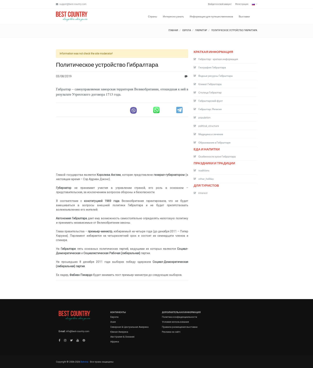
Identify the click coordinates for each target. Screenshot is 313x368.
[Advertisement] (122, 145)
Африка (114, 341)
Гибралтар (201, 30)
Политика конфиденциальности (179, 317)
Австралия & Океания (122, 336)
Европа (186, 30)
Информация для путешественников (211, 16)
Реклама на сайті (171, 331)
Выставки (244, 16)
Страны (152, 16)
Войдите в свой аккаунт (220, 4)
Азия (113, 321)
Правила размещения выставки (179, 327)
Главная (173, 30)
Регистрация (241, 4)
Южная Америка (119, 331)
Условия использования (175, 321)
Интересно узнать (173, 16)
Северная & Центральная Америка (129, 327)
